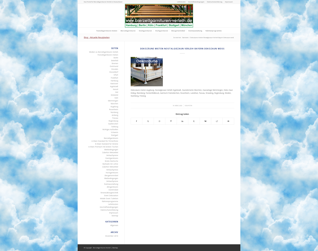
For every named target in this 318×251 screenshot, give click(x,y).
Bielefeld (114, 60)
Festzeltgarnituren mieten (108, 55)
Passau (115, 118)
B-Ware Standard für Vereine (106, 144)
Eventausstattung (111, 184)
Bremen (115, 63)
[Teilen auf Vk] (205, 121)
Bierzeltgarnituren (111, 138)
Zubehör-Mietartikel (110, 152)
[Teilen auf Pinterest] (171, 121)
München (114, 103)
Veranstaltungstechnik (109, 192)
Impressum (229, 2)
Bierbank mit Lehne (110, 164)
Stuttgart (114, 135)
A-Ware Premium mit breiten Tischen (103, 147)
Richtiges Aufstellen (110, 129)
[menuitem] (181, 1)
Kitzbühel (114, 95)
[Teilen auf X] (148, 121)
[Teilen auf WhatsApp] (159, 121)
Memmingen (113, 101)
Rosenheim (113, 109)
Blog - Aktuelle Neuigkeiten (97, 37)
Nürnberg (114, 112)
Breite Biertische (111, 161)
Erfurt (116, 75)
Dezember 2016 (111, 236)
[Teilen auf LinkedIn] (182, 121)
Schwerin (114, 132)
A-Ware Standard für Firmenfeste (105, 141)
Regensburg (113, 121)
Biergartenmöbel (111, 175)
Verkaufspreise (112, 155)
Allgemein (114, 225)
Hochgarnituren (112, 172)
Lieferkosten (181, 2)
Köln (116, 98)
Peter (190, 105)
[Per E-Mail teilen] (228, 121)
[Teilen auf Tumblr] (194, 121)
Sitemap (115, 215)
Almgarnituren (112, 187)
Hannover (114, 83)
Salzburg (114, 126)
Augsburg (114, 106)
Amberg (115, 115)
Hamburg (114, 80)
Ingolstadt (114, 86)
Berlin (116, 57)
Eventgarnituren (111, 158)
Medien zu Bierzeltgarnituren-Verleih (103, 52)
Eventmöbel (113, 190)
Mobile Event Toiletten (109, 198)
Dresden (114, 69)
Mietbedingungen (111, 149)
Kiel (116, 92)
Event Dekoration (111, 195)
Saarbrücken (113, 124)
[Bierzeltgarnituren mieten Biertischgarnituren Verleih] (159, 15)
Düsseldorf (113, 72)
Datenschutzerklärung (214, 2)
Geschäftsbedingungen (196, 2)
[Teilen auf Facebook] (136, 121)
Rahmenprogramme (110, 201)
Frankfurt (114, 78)
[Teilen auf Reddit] (216, 121)
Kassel (115, 89)
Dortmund (114, 66)
